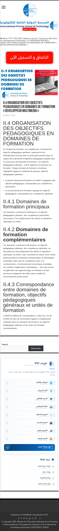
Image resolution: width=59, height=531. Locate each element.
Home (4, 38)
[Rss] (19, 518)
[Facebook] (21, 518)
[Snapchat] (35, 518)
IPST (46, 515)
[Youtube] (30, 518)
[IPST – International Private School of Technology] (29, 9)
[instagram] (33, 518)
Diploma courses (31, 38)
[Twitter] (24, 518)
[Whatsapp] (40, 518)
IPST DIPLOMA (15, 38)
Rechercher (36, 348)
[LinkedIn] (27, 518)
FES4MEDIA (26, 515)
